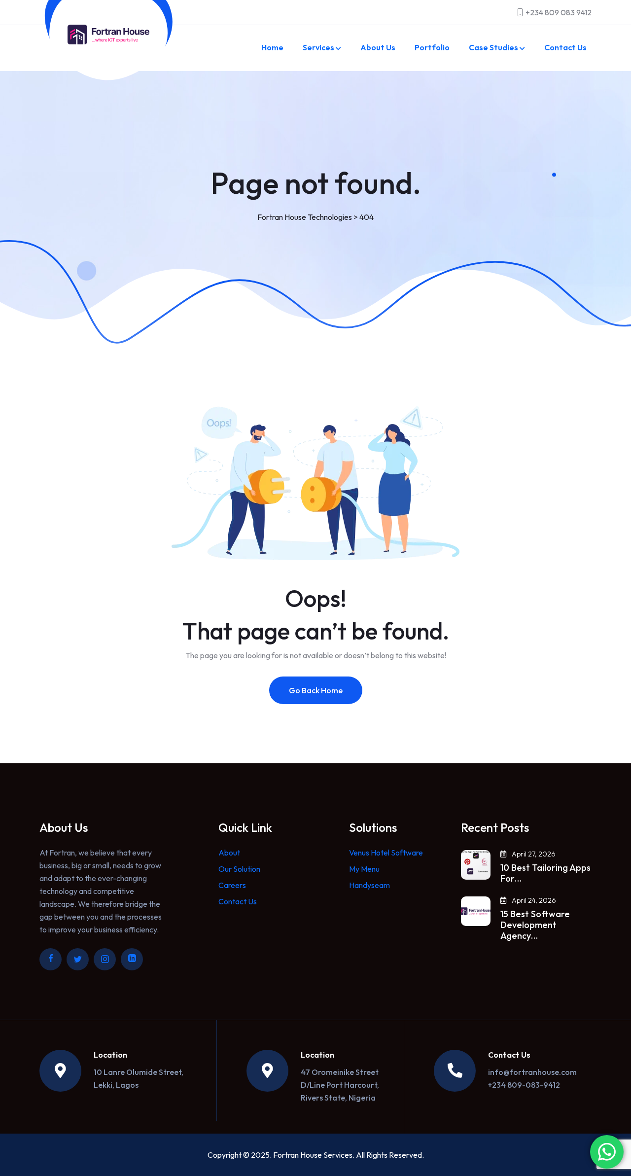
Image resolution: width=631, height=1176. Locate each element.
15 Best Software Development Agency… (535, 925)
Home (272, 47)
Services (318, 47)
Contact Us (565, 47)
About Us (377, 47)
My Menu (364, 869)
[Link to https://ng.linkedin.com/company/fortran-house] (132, 959)
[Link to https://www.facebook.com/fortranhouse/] (50, 959)
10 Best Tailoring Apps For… (545, 873)
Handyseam (369, 885)
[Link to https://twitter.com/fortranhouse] (78, 959)
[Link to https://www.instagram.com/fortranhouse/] (105, 959)
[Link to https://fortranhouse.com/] (108, 34)
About (229, 852)
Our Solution (239, 869)
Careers (232, 885)
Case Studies (493, 47)
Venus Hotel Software (386, 852)
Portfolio (432, 47)
